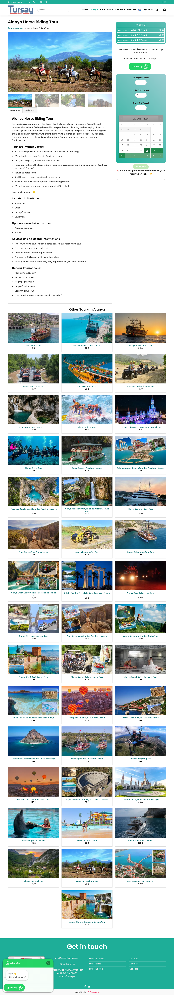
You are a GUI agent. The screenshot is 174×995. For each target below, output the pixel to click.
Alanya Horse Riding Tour (87, 881)
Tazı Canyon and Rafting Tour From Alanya (87, 636)
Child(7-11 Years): (140, 90)
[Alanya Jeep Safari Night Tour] (140, 575)
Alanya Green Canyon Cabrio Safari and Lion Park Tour (33, 594)
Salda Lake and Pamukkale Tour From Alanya (33, 718)
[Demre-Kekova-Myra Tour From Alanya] (140, 700)
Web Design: (87, 992)
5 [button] (154, 156)
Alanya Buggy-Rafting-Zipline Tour (87, 677)
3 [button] (141, 156)
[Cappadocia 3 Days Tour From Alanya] (33, 782)
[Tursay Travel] (21, 10)
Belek (110, 9)
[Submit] (67, 10)
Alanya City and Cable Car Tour (87, 345)
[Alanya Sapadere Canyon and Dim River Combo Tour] (87, 491)
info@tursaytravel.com (66, 958)
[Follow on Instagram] (164, 2)
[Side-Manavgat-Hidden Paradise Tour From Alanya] (140, 450)
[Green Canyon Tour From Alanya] (87, 450)
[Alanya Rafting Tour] (87, 409)
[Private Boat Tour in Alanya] (140, 823)
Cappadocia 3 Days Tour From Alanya (33, 799)
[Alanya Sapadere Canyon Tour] (33, 409)
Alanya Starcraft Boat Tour (140, 509)
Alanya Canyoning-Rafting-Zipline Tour (141, 636)
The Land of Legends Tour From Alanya (141, 799)
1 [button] (128, 156)
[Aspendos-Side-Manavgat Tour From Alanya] (87, 782)
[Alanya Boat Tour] (33, 328)
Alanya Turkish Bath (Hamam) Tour (140, 677)
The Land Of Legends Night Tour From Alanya (140, 427)
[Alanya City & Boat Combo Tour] (33, 659)
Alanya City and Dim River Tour (140, 881)
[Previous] (13, 62)
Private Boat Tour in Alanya (140, 840)
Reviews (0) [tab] (30, 110)
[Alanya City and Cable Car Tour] (87, 328)
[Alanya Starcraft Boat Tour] (140, 491)
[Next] (106, 62)
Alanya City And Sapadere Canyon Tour (87, 922)
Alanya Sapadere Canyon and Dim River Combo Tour (87, 510)
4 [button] (147, 156)
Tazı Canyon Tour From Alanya (33, 552)
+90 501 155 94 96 (66, 964)
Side (102, 9)
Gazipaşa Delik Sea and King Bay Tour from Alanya (33, 509)
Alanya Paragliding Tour (140, 759)
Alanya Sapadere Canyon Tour (33, 427)
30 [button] (160, 151)
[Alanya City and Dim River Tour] (140, 863)
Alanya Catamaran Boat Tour (140, 552)
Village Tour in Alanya (33, 881)
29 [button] (154, 151)
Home (85, 9)
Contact (131, 9)
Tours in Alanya (15, 28)
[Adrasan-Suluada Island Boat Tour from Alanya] (33, 741)
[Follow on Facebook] (162, 2)
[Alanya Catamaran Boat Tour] (140, 534)
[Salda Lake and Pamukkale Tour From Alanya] (33, 700)
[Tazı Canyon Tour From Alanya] (33, 534)
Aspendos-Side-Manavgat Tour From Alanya (87, 799)
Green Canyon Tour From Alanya (87, 468)
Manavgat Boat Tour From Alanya (87, 759)
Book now (141, 166)
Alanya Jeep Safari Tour (34, 386)
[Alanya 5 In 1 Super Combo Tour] (33, 618)
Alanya (94, 9)
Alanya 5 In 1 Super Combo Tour (33, 636)
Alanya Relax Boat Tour (87, 386)
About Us (120, 9)
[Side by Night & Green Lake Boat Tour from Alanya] (87, 575)
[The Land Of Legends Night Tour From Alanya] (140, 409)
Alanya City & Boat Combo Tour (33, 677)
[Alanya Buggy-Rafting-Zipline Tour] (87, 659)
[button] (157, 10)
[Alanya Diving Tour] (33, 450)
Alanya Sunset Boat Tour (140, 345)
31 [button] (122, 156)
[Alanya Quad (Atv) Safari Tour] (140, 368)
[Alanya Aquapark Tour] (87, 823)
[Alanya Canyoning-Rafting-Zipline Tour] (140, 618)
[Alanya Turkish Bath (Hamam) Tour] (140, 659)
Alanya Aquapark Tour (87, 840)
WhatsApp (137, 66)
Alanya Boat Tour (33, 345)
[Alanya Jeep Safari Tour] (33, 368)
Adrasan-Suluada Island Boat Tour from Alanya (33, 759)
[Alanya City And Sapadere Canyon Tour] (87, 904)
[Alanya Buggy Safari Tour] (87, 534)
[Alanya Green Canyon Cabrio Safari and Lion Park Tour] (33, 575)
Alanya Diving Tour (33, 468)
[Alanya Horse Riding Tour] (87, 863)
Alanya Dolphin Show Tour (33, 840)
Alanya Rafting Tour (87, 427)
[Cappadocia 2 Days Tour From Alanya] (87, 700)
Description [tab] (15, 110)
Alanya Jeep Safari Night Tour (140, 593)
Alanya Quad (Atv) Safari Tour (140, 386)
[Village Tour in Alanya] (33, 863)
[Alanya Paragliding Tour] (140, 741)
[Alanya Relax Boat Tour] (87, 368)
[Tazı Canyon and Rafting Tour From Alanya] (87, 618)
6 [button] (160, 156)
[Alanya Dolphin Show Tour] (33, 823)
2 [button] (135, 156)
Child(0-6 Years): (140, 103)
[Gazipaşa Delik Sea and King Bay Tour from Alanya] (33, 491)
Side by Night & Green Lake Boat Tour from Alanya (87, 593)
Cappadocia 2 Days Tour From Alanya (87, 718)
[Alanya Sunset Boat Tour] (140, 328)
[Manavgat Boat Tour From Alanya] (87, 741)
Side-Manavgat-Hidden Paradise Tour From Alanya (140, 468)
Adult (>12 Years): (140, 77)
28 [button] (147, 151)
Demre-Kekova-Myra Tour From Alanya (141, 718)
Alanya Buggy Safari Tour (87, 552)
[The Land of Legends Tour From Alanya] (140, 782)
